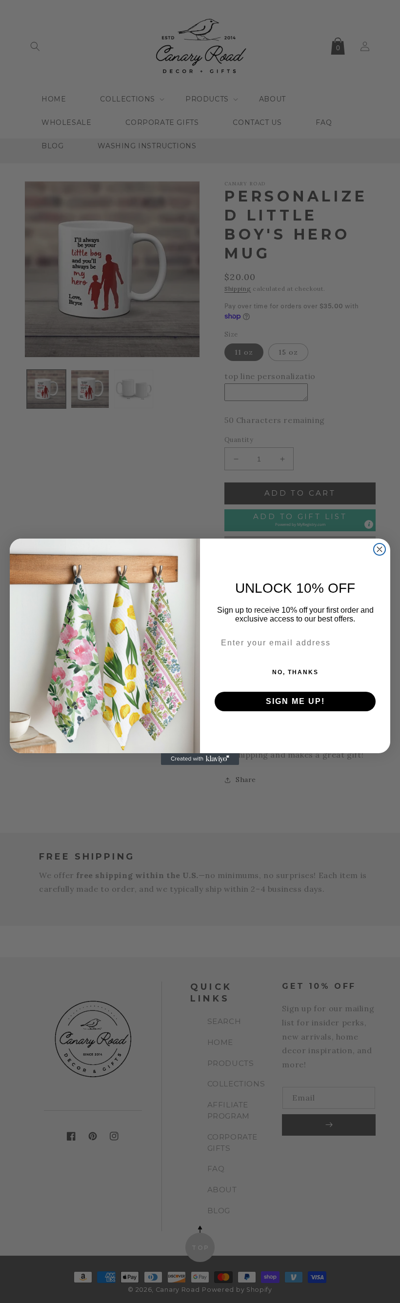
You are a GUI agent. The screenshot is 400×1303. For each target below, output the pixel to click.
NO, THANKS (295, 672)
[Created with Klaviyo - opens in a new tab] (200, 759)
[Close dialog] (379, 549)
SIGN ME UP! (295, 701)
